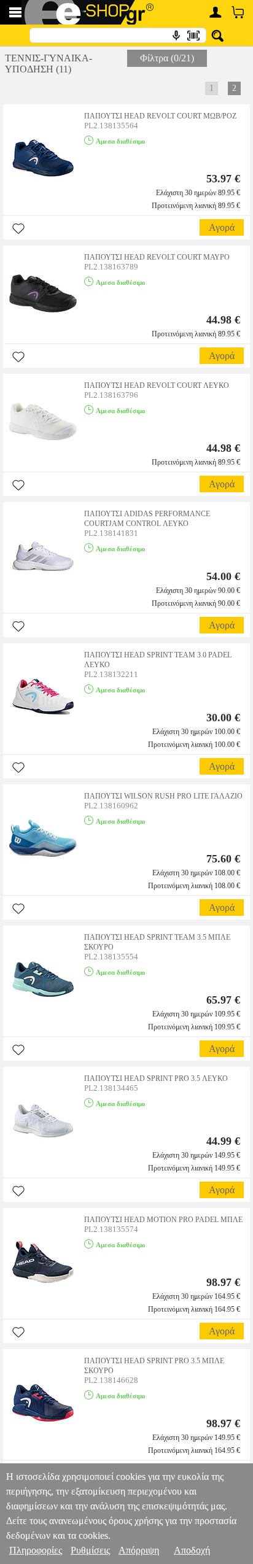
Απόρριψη (139, 1550)
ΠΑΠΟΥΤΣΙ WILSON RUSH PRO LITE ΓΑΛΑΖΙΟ (163, 796)
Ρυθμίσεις (90, 1550)
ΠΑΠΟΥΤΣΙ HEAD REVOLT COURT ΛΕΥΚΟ (156, 385)
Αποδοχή (192, 1550)
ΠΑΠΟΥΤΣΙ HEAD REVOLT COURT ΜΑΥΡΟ (157, 257)
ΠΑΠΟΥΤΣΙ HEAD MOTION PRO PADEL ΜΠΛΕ (163, 1219)
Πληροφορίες (35, 1550)
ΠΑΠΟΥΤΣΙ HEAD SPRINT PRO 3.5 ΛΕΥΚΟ (156, 1078)
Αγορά (222, 227)
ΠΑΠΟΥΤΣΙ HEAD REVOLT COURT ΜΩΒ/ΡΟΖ (160, 116)
